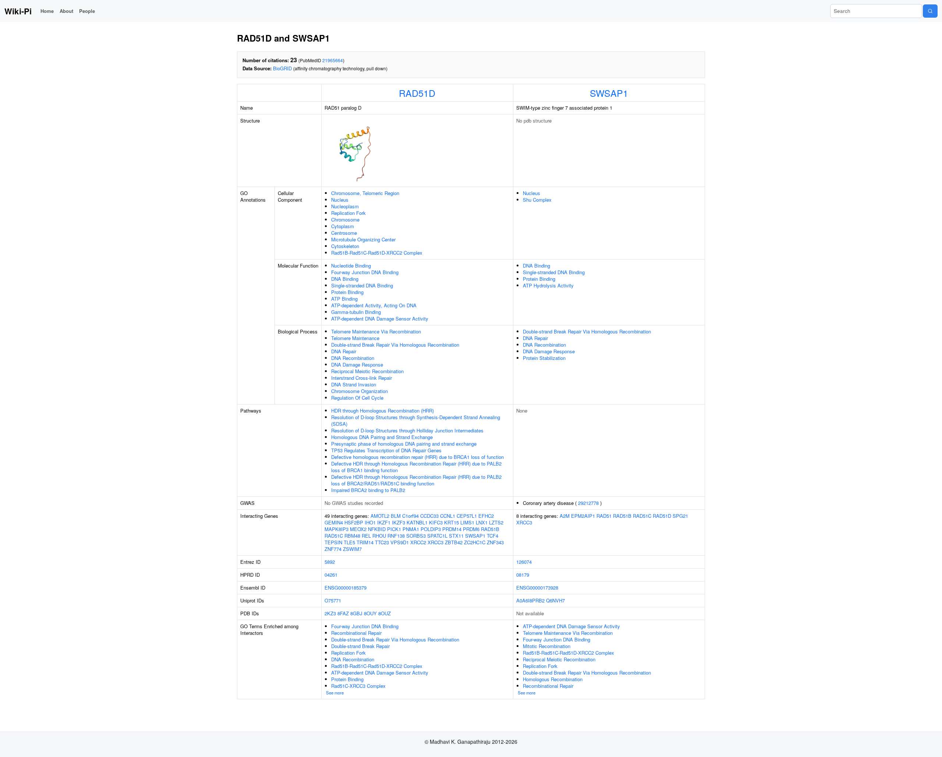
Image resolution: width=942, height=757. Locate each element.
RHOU (379, 535)
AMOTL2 (380, 515)
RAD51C (334, 535)
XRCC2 (418, 542)
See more (335, 693)
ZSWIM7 (352, 548)
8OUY (370, 613)
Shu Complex (537, 199)
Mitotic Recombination (546, 646)
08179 (522, 574)
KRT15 (451, 522)
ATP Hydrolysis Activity (548, 285)
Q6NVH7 (555, 600)
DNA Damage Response (357, 364)
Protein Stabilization (544, 357)
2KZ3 (330, 613)
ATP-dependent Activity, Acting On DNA (374, 305)
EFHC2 (486, 515)
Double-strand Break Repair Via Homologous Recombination (395, 344)
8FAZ (343, 613)
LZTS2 (496, 522)
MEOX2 (358, 529)
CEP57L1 (467, 515)
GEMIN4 (334, 522)
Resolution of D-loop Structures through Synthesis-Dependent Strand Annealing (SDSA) (415, 420)
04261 (331, 574)
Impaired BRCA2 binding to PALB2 (368, 490)
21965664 (332, 60)
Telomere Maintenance (355, 338)
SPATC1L (437, 535)
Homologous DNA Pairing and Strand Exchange (382, 437)
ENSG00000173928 (537, 587)
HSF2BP (353, 522)
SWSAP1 (609, 92)
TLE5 (349, 542)
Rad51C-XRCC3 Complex (358, 685)
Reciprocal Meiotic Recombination (367, 371)
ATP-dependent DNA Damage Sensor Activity (379, 318)
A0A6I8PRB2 (530, 600)
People (87, 10)
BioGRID (282, 68)
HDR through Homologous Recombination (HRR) (382, 410)
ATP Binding (344, 298)
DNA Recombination (352, 357)
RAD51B (490, 529)
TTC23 (382, 542)
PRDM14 (451, 529)
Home (47, 10)
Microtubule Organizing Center (363, 239)
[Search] (930, 11)
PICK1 (394, 529)
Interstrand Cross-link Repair (361, 377)
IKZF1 (383, 522)
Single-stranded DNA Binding (362, 285)
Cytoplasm (342, 226)
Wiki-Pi (18, 11)
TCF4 (492, 535)
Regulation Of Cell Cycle (357, 397)
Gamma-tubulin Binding (356, 311)
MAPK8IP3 (336, 529)
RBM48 (352, 535)
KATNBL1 (417, 522)
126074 (524, 561)
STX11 (456, 535)
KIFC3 (436, 522)
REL (366, 535)
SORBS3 (416, 535)
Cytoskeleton (345, 246)
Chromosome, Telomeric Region (365, 193)
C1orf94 (410, 515)
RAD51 (604, 515)
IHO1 (370, 522)
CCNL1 (447, 515)
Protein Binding (347, 292)
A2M (565, 515)
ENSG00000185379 (345, 587)
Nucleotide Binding (351, 265)
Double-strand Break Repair (360, 646)
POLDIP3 (431, 529)
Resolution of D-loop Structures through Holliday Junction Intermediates (407, 430)
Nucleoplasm (345, 206)
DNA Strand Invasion (353, 384)
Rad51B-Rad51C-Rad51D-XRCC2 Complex (376, 252)
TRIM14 (365, 542)
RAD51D (417, 92)
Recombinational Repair (356, 632)
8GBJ (356, 613)
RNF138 (396, 535)
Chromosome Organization (359, 391)
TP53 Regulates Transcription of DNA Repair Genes (386, 450)
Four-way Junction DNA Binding (365, 272)
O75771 (333, 600)
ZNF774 (333, 548)
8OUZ (384, 613)
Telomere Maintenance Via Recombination (376, 331)
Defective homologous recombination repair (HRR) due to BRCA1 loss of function (417, 456)
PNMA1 (411, 529)
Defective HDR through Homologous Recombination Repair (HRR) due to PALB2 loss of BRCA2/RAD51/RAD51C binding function (416, 480)
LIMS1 (467, 522)
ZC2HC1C (474, 542)
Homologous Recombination (552, 679)
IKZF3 (398, 522)
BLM (396, 515)
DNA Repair (343, 351)
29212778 (588, 502)
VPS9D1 (399, 542)
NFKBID (377, 529)
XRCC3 (435, 542)
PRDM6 (471, 529)
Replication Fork (348, 212)
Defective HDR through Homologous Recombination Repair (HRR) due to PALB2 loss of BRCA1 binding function (416, 467)
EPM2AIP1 (583, 515)
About (66, 10)
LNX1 (482, 522)
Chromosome (345, 219)
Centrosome (344, 232)
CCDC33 (429, 515)
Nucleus (339, 199)
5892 (330, 561)
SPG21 (680, 515)
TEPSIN (333, 542)
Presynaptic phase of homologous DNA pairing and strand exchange (404, 443)
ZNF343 (495, 542)
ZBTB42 (454, 542)
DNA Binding (344, 278)
